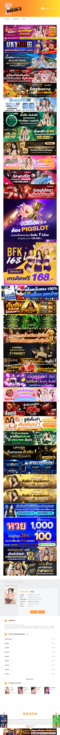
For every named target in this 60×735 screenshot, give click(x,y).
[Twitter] (27, 714)
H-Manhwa (11, 582)
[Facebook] (24, 714)
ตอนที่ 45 (7, 665)
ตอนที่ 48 (7, 652)
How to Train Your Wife (26, 689)
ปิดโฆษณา (30, 727)
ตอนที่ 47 (7, 656)
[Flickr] (33, 714)
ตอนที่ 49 (7, 647)
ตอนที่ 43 (7, 674)
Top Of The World (19, 582)
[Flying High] (46, 690)
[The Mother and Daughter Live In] (7, 690)
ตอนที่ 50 (7, 643)
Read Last (41, 612)
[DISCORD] (36, 714)
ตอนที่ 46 (7, 661)
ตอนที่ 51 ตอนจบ (8, 639)
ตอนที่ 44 (7, 669)
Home (6, 582)
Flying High (52, 687)
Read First (33, 612)
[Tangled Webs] (33, 690)
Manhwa (36, 601)
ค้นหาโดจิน (47, 8)
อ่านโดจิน (7, 19)
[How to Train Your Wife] (20, 690)
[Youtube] (30, 714)
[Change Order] (27, 634)
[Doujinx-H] (13, 8)
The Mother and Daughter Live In (13, 691)
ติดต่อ (24, 19)
